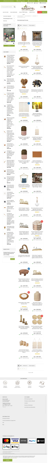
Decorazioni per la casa (7, 18)
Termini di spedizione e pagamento (9, 420)
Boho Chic (5, 20)
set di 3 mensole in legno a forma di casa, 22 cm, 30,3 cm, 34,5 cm (24, 351)
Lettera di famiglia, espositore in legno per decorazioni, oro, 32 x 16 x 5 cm (37, 280)
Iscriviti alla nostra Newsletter (29, 407)
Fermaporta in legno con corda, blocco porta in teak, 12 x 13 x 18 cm (24, 43)
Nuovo (44, 12)
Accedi (9, 45)
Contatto (26, 403)
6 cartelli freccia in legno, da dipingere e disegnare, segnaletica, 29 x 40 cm (37, 138)
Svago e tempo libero (23, 12)
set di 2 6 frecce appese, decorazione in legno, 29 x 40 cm (37, 351)
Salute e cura (5, 12)
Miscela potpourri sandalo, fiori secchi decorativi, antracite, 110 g (37, 91)
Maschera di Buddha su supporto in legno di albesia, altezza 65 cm (37, 114)
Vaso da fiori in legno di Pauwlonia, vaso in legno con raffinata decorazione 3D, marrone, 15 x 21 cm (37, 304)
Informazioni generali (28, 398)
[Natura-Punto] (28, 7)
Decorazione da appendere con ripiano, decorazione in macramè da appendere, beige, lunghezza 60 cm (37, 67)
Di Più (24, 14)
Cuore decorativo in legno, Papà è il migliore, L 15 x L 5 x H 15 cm (24, 256)
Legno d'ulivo (32, 12)
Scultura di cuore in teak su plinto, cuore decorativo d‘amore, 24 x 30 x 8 (24, 91)
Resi (3, 424)
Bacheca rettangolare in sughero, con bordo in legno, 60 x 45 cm (37, 162)
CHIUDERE (7, 460)
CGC (3, 422)
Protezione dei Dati (6, 418)
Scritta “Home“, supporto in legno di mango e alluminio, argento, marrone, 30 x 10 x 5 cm (37, 256)
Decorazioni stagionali (7, 16)
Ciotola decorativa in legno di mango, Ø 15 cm (24, 67)
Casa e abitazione (13, 12)
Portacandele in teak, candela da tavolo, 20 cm (23, 303)
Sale (40, 12)
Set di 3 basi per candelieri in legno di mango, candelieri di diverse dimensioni (24, 327)
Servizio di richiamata (28, 405)
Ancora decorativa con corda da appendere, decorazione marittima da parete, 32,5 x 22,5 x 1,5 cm (37, 209)
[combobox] (32, 25)
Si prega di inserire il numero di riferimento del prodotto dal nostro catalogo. (9, 253)
